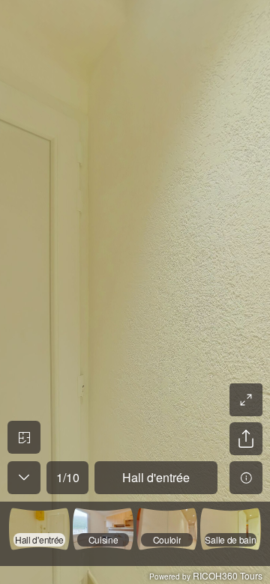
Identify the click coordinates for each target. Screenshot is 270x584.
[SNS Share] (246, 438)
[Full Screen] (246, 399)
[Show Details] (246, 477)
